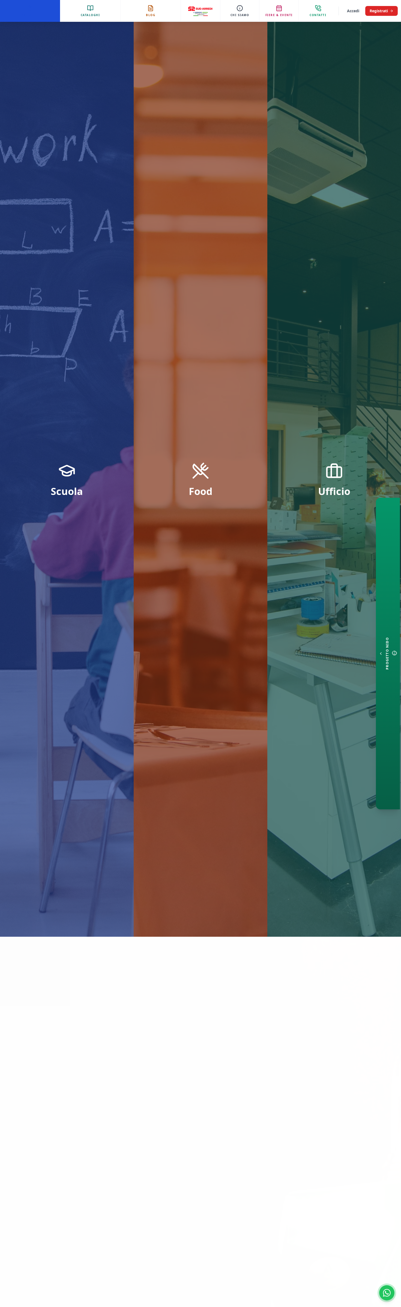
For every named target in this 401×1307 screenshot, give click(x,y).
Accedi (353, 10)
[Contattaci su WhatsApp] (386, 1292)
